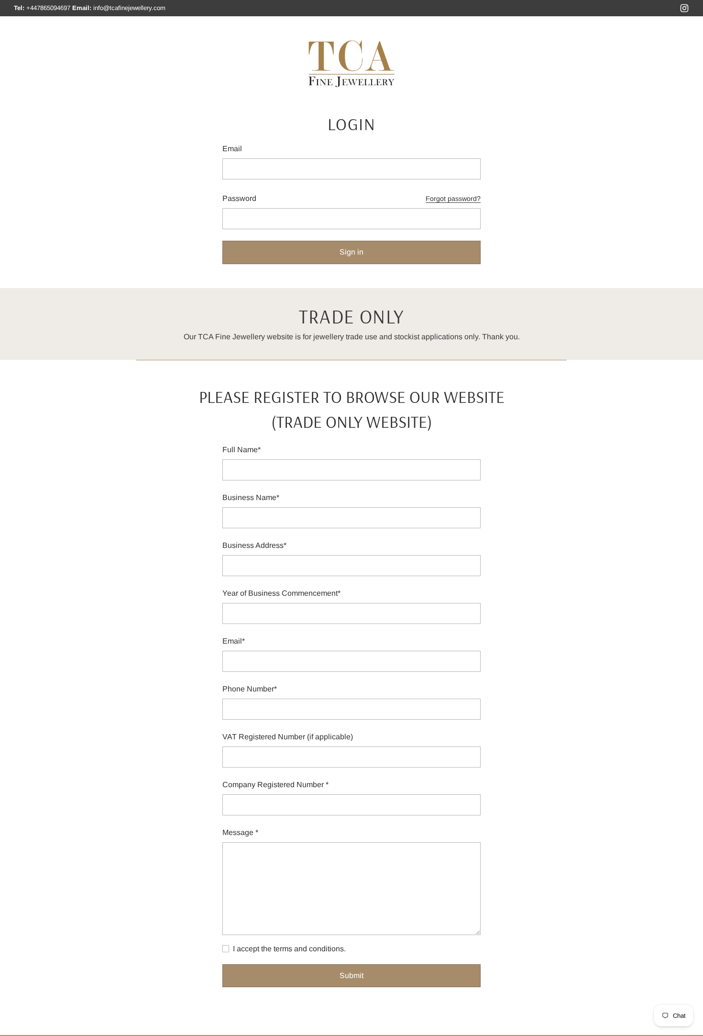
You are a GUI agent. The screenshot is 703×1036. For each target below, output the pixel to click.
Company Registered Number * (275, 784)
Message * (240, 832)
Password (239, 198)
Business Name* (250, 497)
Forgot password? (453, 198)
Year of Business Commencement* (281, 593)
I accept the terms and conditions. (289, 949)
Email (232, 149)
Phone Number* (249, 689)
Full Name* (241, 450)
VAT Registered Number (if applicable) (287, 737)
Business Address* (254, 545)
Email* (233, 641)
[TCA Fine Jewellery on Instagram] (684, 9)
